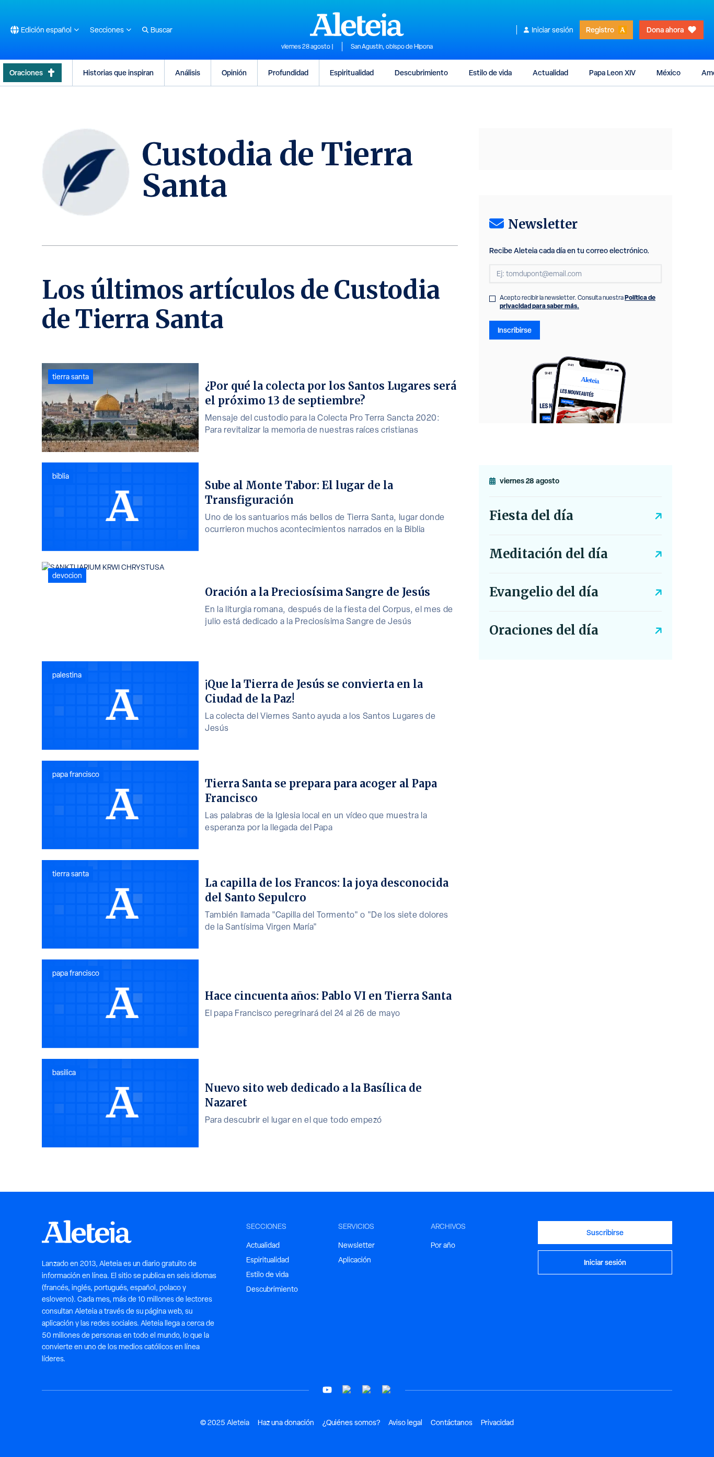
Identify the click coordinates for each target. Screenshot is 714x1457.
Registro (600, 30)
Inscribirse (515, 330)
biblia (60, 476)
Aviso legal (405, 1422)
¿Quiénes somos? (351, 1422)
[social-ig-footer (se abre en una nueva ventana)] (386, 1389)
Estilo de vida (490, 72)
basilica (64, 1072)
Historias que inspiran (118, 72)
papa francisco (75, 774)
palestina (67, 675)
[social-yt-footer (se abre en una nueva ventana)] (327, 1389)
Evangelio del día (543, 592)
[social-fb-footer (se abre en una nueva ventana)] (347, 1389)
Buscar (161, 30)
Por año (443, 1245)
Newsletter (356, 1245)
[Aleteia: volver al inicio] (357, 24)
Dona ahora (665, 30)
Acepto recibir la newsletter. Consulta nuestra (577, 301)
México (669, 72)
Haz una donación (286, 1422)
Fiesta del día (531, 515)
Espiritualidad (352, 72)
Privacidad (497, 1422)
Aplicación (354, 1259)
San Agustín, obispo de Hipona (392, 46)
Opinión (234, 72)
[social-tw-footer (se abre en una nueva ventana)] (367, 1389)
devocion (67, 575)
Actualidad (550, 72)
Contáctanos (452, 1422)
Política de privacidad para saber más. (577, 301)
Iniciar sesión (552, 30)
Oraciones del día (543, 630)
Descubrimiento (421, 72)
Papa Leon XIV (612, 72)
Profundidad (288, 72)
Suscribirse (605, 1232)
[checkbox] (492, 299)
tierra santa (70, 376)
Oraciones (26, 72)
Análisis (187, 72)
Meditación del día (548, 554)
